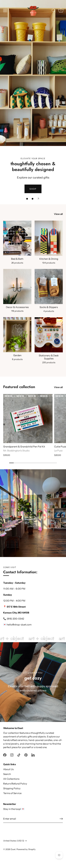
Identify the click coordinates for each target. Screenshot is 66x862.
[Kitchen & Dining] (49, 238)
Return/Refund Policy (15, 783)
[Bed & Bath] (17, 238)
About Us (8, 769)
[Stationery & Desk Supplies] (49, 334)
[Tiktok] (19, 754)
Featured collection (19, 387)
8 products (17, 359)
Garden (17, 355)
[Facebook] (4, 754)
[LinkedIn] (33, 754)
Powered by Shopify (26, 849)
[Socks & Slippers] (49, 286)
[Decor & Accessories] (17, 286)
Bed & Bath (17, 258)
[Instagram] (11, 754)
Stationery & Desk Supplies (49, 357)
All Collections (11, 778)
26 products (17, 262)
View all (58, 214)
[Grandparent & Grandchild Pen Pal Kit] (28, 418)
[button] (27, 198)
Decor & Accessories (17, 307)
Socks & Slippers (49, 307)
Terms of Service (12, 793)
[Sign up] (61, 818)
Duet (13, 849)
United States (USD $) (13, 841)
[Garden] (17, 334)
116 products (17, 311)
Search (7, 774)
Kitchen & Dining (48, 258)
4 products (48, 311)
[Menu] (5, 10)
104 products (48, 262)
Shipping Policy (12, 788)
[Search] (53, 11)
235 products (48, 362)
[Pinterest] (26, 754)
